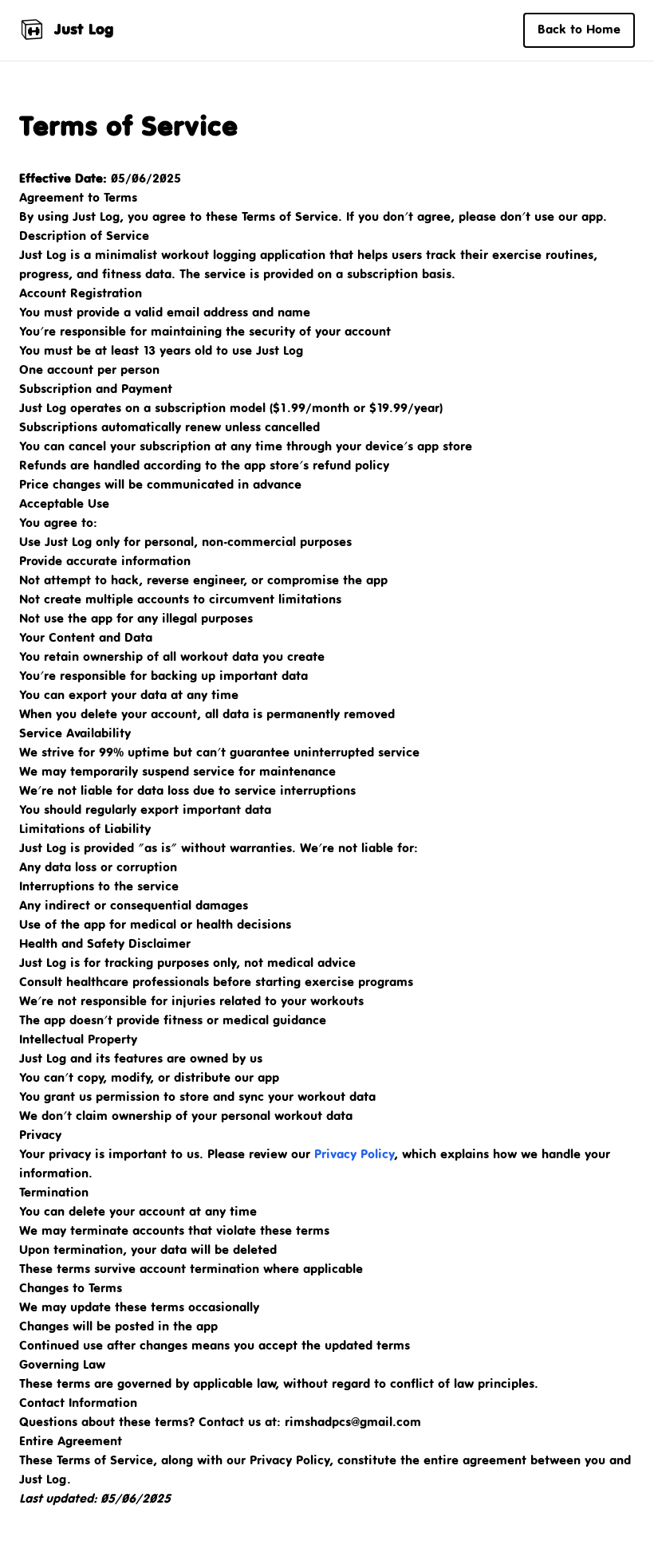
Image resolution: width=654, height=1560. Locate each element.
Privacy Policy (354, 1155)
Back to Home (579, 30)
